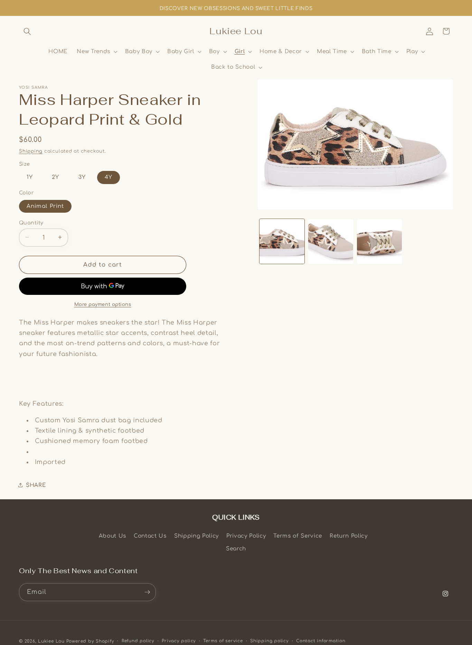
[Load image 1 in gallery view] (281, 241)
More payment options (102, 304)
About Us (112, 536)
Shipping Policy (196, 536)
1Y (30, 177)
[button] (27, 31)
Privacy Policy (246, 536)
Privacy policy (179, 640)
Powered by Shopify (90, 641)
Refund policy (138, 640)
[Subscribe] (147, 592)
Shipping (31, 150)
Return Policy (349, 536)
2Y (55, 177)
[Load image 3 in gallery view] (379, 241)
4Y (108, 177)
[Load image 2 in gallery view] (330, 241)
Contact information (321, 640)
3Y (82, 177)
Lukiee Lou (51, 641)
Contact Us (150, 536)
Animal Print (45, 206)
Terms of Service (297, 536)
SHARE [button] (36, 485)
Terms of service (223, 640)
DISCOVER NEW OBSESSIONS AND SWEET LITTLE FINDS (236, 8)
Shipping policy (269, 640)
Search (236, 549)
